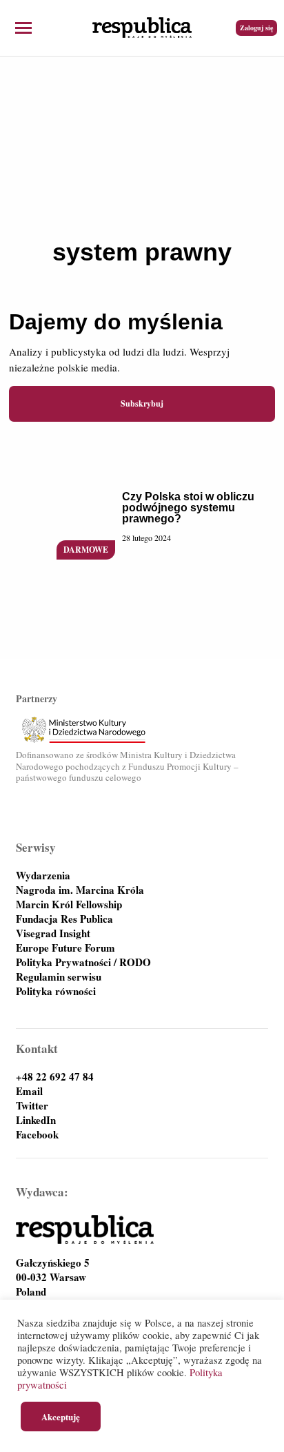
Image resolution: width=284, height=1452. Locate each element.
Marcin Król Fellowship (69, 904)
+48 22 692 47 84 (55, 1077)
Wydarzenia (43, 875)
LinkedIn (36, 1120)
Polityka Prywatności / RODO (83, 962)
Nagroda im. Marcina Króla (80, 890)
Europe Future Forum (65, 948)
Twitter (32, 1106)
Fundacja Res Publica (64, 919)
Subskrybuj (142, 403)
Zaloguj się (256, 27)
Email (29, 1091)
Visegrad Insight (53, 933)
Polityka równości (56, 991)
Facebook (37, 1134)
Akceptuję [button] (60, 1416)
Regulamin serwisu (58, 977)
